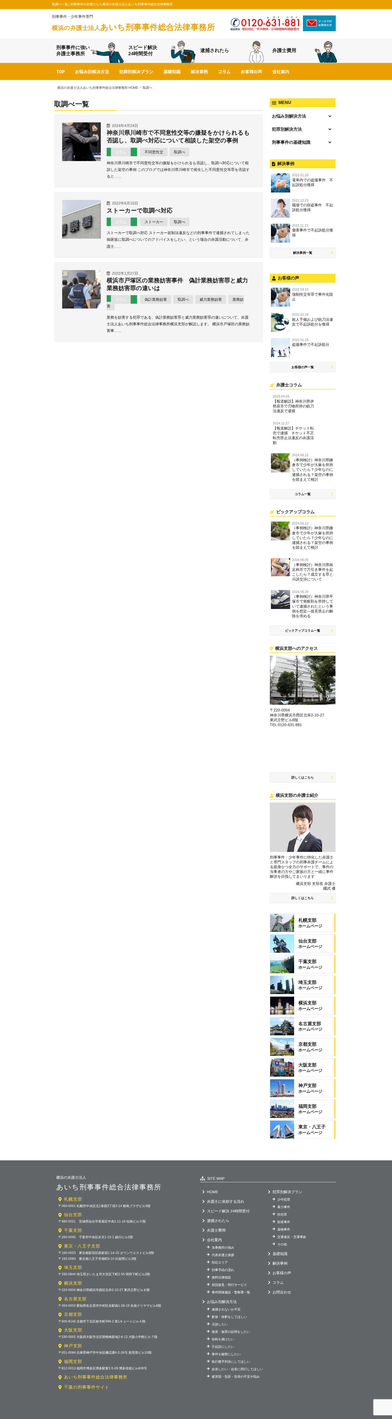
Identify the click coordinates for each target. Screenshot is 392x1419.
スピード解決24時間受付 (142, 50)
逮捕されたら (214, 50)
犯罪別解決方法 (287, 129)
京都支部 (73, 1314)
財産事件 (283, 1222)
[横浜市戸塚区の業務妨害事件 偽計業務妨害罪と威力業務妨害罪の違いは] (81, 307)
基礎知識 (172, 71)
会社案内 (280, 71)
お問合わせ (282, 1292)
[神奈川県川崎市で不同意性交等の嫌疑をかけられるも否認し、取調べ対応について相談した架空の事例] (81, 159)
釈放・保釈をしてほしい (229, 1317)
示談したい (220, 1324)
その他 (282, 1244)
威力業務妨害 (210, 299)
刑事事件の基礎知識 (291, 142)
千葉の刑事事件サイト (86, 1387)
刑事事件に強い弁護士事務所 (73, 50)
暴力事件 (283, 1207)
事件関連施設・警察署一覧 (231, 1292)
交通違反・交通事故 (291, 1237)
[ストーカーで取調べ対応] (81, 237)
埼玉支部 (73, 1267)
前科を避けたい (223, 1339)
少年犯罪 (283, 1199)
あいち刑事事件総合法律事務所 (133, 27)
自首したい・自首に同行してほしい (237, 1369)
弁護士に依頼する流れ (225, 1201)
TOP (60, 71)
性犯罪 (282, 1214)
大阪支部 (73, 1330)
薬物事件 (283, 1229)
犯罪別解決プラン (136, 71)
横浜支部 (73, 1283)
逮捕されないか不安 (226, 1309)
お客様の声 (251, 71)
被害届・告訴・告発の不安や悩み (236, 1376)
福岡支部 (73, 1361)
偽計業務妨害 (156, 299)
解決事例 (199, 71)
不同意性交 (154, 152)
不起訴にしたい (223, 1347)
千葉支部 (73, 1230)
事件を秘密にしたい (226, 1354)
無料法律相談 (221, 1277)
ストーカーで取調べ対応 (140, 210)
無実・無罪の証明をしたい (231, 1332)
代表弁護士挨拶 (223, 1255)
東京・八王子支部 (82, 1246)
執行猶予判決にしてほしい (231, 1362)
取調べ (179, 152)
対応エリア (220, 1262)
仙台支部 (73, 1214)
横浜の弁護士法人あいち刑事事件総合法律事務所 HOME (97, 88)
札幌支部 (73, 1199)
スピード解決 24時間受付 (228, 1211)
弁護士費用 (284, 50)
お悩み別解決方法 (92, 71)
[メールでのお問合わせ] (319, 29)
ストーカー (154, 222)
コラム (224, 71)
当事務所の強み (223, 1247)
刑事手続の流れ (223, 1270)
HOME (212, 1192)
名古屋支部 (75, 1299)
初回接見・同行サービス (229, 1285)
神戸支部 (73, 1346)
